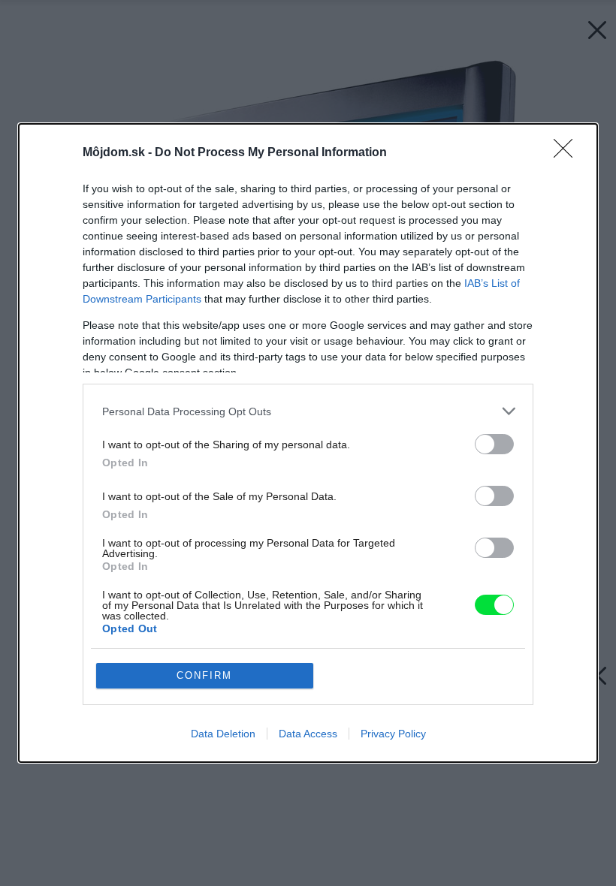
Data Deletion (223, 734)
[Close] (568, 153)
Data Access (308, 734)
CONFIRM (204, 675)
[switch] (494, 444)
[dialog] (308, 443)
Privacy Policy (393, 734)
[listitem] (308, 411)
